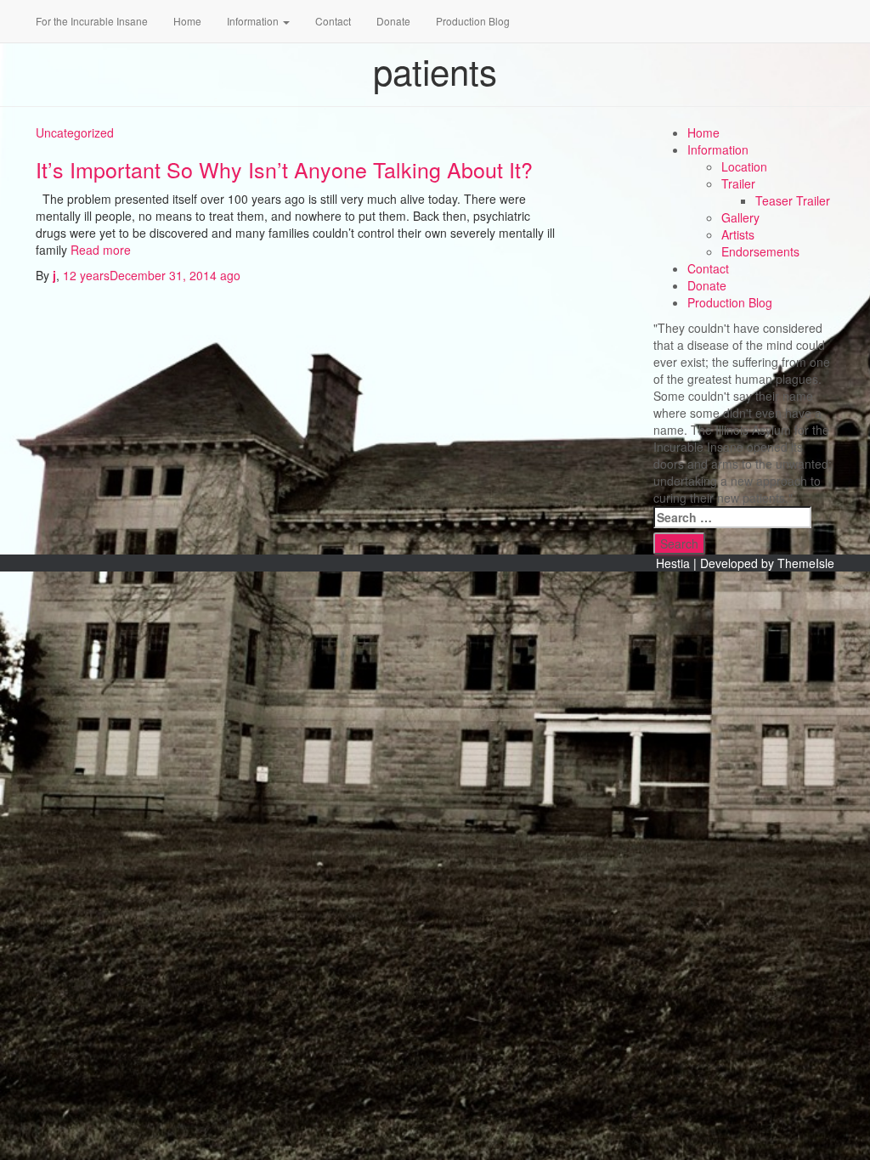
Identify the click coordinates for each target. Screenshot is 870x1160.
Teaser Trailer (792, 200)
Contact (333, 21)
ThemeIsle (805, 563)
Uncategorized (75, 132)
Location (744, 166)
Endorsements (760, 251)
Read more (99, 249)
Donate (393, 21)
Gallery (740, 217)
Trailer (738, 183)
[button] (285, 21)
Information (254, 21)
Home (187, 21)
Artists (737, 234)
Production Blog (473, 21)
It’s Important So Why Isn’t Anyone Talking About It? (284, 169)
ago (151, 275)
